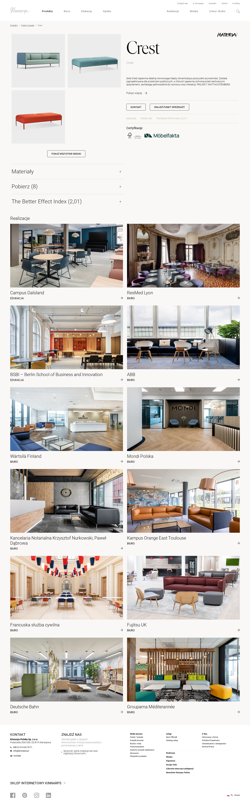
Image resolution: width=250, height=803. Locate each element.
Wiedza (194, 11)
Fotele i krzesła (27, 25)
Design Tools (171, 765)
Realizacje (173, 11)
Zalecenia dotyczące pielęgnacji (180, 769)
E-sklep (236, 3)
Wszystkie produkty (138, 756)
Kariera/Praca (208, 747)
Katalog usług (172, 740)
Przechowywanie (137, 747)
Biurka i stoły (135, 744)
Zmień (237, 795)
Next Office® (171, 737)
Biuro (67, 11)
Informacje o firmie (210, 737)
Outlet (225, 3)
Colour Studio (217, 11)
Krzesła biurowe (137, 740)
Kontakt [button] (136, 107)
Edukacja (86, 11)
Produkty (47, 11)
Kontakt (212, 3)
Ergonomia (170, 761)
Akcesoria (134, 753)
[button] (169, 107)
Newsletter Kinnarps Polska (178, 772)
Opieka (107, 11)
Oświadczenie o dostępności (214, 744)
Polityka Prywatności (211, 740)
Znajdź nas (182, 3)
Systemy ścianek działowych (142, 750)
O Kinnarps (198, 3)
